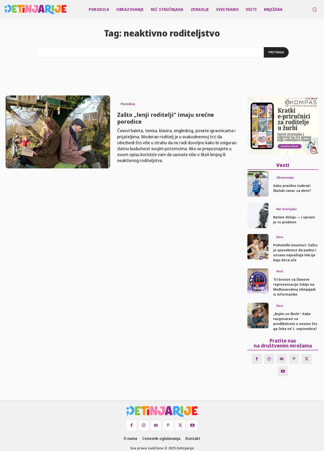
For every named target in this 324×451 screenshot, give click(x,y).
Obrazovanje (285, 178)
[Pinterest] (294, 359)
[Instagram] (269, 359)
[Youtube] (283, 371)
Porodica (128, 104)
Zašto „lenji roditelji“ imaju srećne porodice (165, 118)
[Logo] (6, 9)
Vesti (279, 271)
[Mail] (282, 359)
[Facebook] (257, 359)
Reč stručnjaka (286, 209)
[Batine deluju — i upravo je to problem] (258, 215)
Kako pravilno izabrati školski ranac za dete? (292, 188)
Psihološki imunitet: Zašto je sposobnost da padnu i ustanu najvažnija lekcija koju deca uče (295, 252)
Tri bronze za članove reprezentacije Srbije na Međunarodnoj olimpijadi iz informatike (294, 287)
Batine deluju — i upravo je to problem (294, 219)
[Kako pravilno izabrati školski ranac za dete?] (258, 184)
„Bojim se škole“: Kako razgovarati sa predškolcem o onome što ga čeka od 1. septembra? (295, 321)
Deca (279, 237)
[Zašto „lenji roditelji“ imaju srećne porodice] (58, 131)
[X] (306, 359)
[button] (314, 9)
